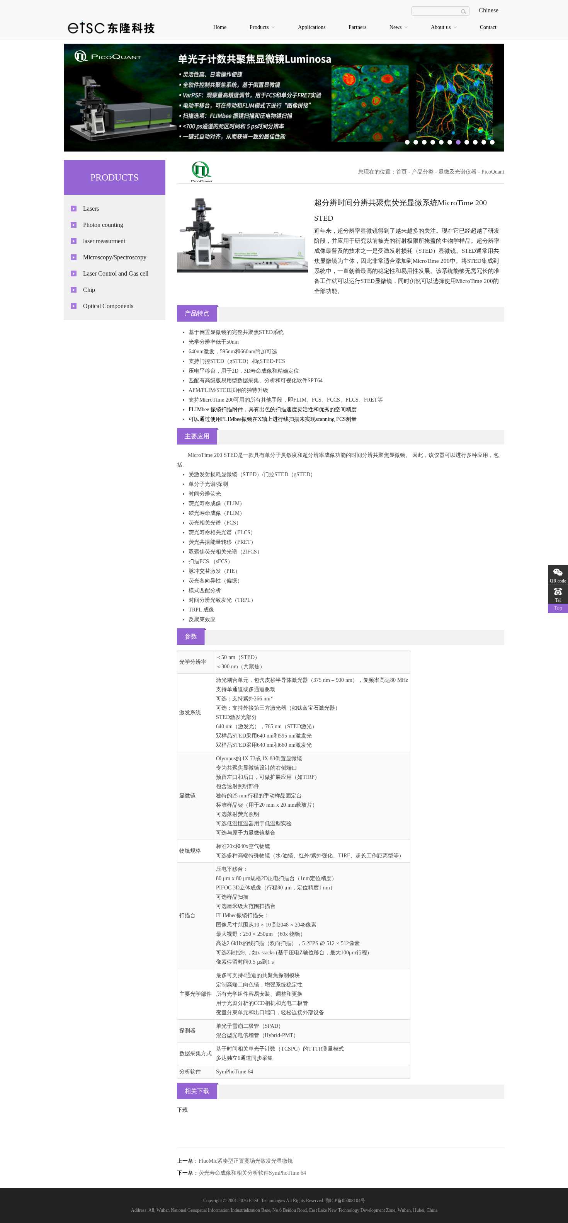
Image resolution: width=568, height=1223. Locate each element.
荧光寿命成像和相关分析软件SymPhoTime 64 (252, 1173)
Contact (488, 27)
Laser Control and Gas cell (115, 273)
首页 (401, 172)
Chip (89, 289)
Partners (357, 27)
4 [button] (432, 142)
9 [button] (475, 142)
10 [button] (483, 142)
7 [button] (458, 142)
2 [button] (415, 142)
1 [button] (407, 142)
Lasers (91, 208)
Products (260, 27)
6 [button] (449, 142)
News (396, 27)
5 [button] (441, 142)
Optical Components (108, 306)
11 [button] (492, 142)
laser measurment (104, 241)
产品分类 (423, 172)
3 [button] (424, 142)
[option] (284, 97)
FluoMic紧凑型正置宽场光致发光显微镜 (246, 1161)
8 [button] (466, 142)
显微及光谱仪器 (457, 172)
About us (441, 27)
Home (219, 27)
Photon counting (103, 224)
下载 (182, 1110)
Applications (311, 27)
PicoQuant (492, 172)
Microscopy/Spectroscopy (114, 257)
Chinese (488, 10)
